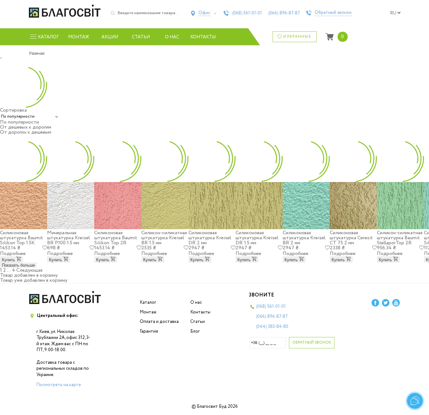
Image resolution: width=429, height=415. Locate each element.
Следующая (29, 270)
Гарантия (149, 331)
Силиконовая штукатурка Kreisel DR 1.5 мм (257, 237)
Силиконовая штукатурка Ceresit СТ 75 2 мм (351, 237)
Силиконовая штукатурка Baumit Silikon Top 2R (115, 237)
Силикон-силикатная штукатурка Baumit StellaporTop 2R (399, 237)
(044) (272, 327)
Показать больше (18, 265)
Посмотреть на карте (58, 385)
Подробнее (13, 253)
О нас (172, 37)
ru (393, 13)
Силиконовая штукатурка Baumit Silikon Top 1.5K (21, 237)
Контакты (203, 37)
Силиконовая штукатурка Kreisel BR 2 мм (304, 237)
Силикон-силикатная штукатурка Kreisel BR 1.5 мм (164, 237)
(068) (247, 13)
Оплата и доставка (159, 321)
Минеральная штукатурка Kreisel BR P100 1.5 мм (68, 237)
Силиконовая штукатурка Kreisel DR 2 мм (209, 237)
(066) (284, 13)
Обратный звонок (333, 13)
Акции (109, 37)
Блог (195, 331)
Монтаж (78, 37)
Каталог (148, 302)
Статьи (141, 37)
